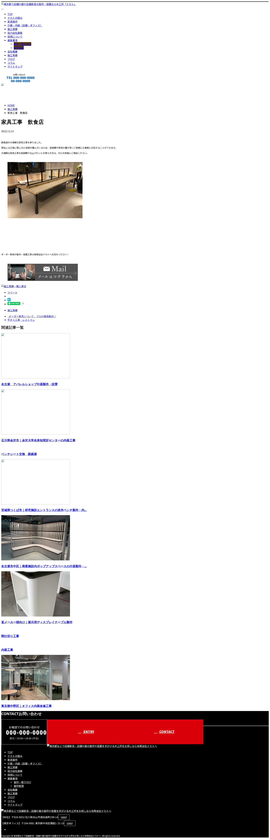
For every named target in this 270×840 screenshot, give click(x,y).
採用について (15, 36)
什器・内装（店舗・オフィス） (25, 25)
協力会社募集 (15, 33)
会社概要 (13, 51)
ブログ (11, 59)
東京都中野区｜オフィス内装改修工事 (26, 706)
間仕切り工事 (10, 636)
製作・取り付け (22, 44)
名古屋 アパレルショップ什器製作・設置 (29, 384)
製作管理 (19, 48)
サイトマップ (15, 66)
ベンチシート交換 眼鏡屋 (19, 454)
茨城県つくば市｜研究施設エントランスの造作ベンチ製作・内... (44, 510)
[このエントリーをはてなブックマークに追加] (9, 300)
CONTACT (12, 85)
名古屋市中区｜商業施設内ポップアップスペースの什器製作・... (44, 566)
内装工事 (7, 650)
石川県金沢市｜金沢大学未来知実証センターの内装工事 (38, 440)
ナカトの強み (15, 18)
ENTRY (88, 731)
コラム (11, 63)
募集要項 (13, 40)
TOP (10, 14)
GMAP (64, 817)
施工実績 (13, 29)
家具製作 (13, 21)
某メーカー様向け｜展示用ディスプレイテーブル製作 (36, 622)
